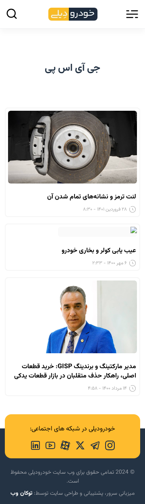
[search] (12, 14)
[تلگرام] (92, 445)
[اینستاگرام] (107, 445)
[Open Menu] (132, 14)
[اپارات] (62, 445)
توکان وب (21, 493)
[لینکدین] (35, 445)
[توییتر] (77, 445)
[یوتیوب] (47, 445)
